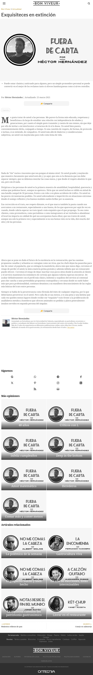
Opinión (5, 110)
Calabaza (66, 639)
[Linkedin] (81, 383)
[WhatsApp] (35, 377)
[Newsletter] (58, 389)
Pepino (56, 635)
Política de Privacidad (52, 657)
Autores (17, 657)
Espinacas (43, 641)
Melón (63, 635)
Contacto (87, 657)
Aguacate (81, 639)
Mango (49, 635)
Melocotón (41, 635)
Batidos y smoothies (28, 635)
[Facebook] (81, 377)
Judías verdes (72, 635)
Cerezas (46, 637)
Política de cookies (71, 657)
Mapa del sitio (46, 661)
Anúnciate (6, 657)
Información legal (31, 657)
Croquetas (41, 639)
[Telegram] (58, 377)
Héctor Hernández (20, 318)
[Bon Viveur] (46, 3)
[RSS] (35, 389)
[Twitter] (12, 383)
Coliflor (74, 639)
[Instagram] (58, 383)
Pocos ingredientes (54, 639)
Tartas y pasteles (20, 639)
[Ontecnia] (46, 672)
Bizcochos (32, 639)
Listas (50, 641)
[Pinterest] (35, 383)
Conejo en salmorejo (83, 627)
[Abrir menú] (4, 3)
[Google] (12, 377)
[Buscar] (89, 3)
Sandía (81, 635)
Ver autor (70, 327)
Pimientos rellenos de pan (11, 627)
